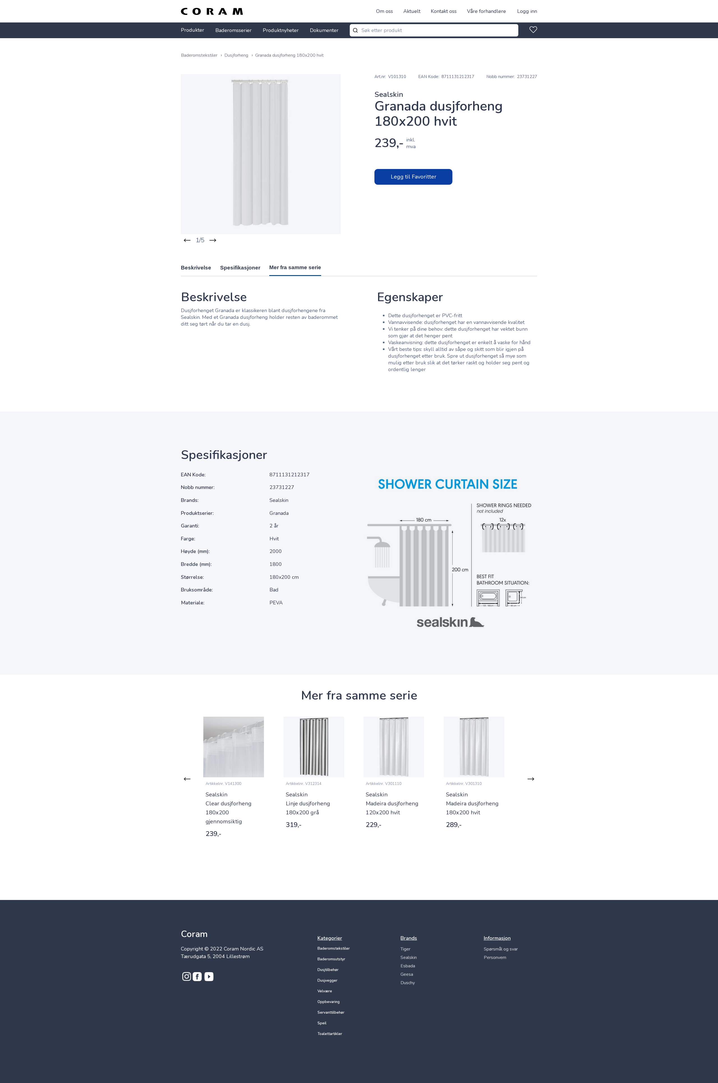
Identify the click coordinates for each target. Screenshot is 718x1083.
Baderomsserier (233, 30)
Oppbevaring (328, 1001)
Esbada (408, 966)
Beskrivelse (196, 268)
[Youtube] (208, 979)
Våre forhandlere (486, 11)
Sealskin (409, 957)
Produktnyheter (281, 30)
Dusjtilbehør (328, 969)
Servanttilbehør (330, 1012)
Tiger (405, 949)
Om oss (384, 11)
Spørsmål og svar (501, 949)
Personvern (495, 957)
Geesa (407, 974)
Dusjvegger (327, 980)
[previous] (187, 240)
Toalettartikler (329, 1033)
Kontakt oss (444, 11)
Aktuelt (411, 11)
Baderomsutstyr (331, 959)
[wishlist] (532, 30)
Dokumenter (324, 30)
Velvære (324, 991)
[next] (213, 240)
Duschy (408, 983)
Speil (321, 1023)
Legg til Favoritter (413, 176)
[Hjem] (212, 11)
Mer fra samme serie (295, 267)
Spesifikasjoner (240, 268)
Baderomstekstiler (199, 55)
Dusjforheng (236, 55)
